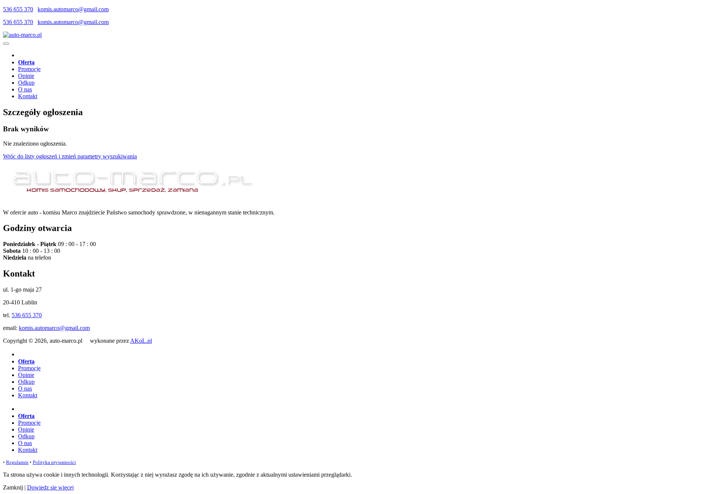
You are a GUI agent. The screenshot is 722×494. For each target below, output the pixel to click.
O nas (25, 89)
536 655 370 (18, 9)
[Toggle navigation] (6, 44)
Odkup (26, 82)
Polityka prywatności (54, 462)
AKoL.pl (141, 340)
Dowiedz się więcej (50, 487)
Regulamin (17, 462)
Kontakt (27, 96)
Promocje (29, 69)
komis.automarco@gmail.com (73, 9)
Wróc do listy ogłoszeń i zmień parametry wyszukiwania (70, 156)
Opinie (26, 76)
